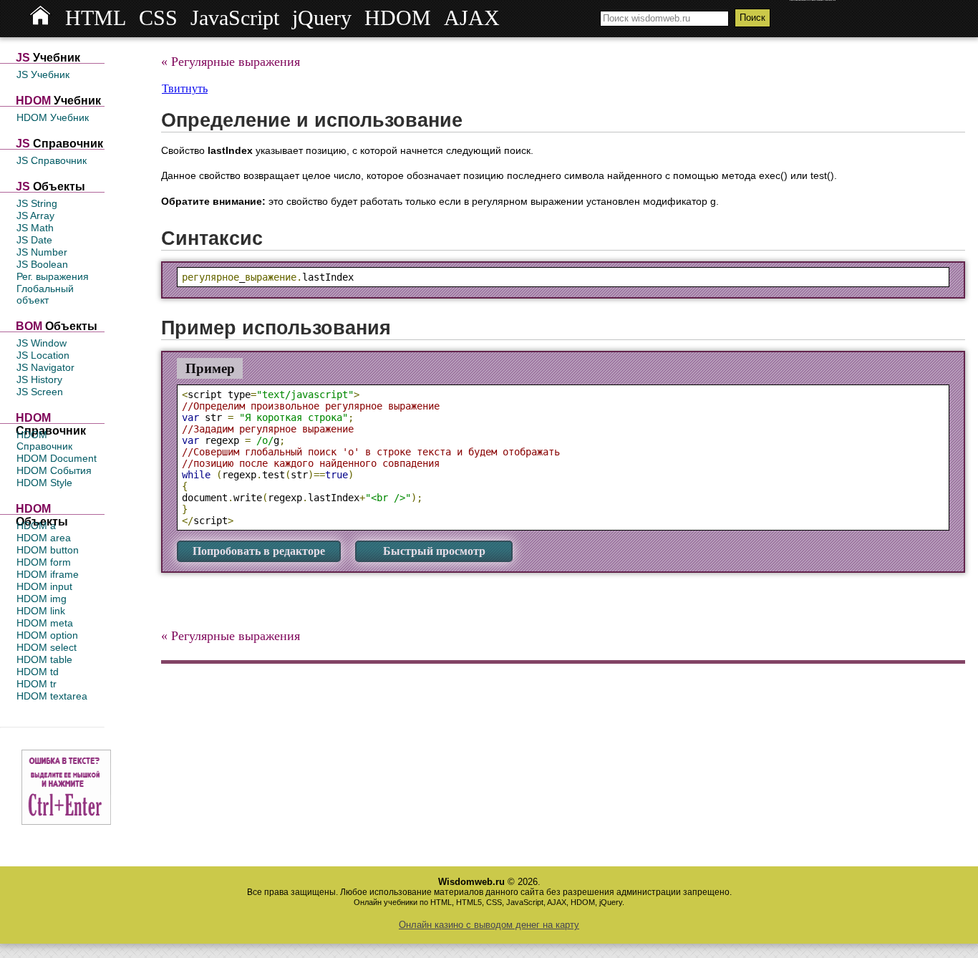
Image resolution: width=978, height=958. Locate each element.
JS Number (41, 252)
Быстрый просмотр (434, 551)
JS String (36, 203)
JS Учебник (42, 74)
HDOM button (47, 550)
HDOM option (47, 635)
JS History (39, 379)
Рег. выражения (52, 276)
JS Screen (39, 391)
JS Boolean (42, 264)
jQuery (322, 17)
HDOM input (44, 586)
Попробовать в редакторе (259, 551)
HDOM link (40, 610)
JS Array (35, 215)
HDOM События (54, 470)
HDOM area (43, 537)
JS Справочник (51, 160)
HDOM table (44, 659)
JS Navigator (45, 367)
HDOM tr (36, 684)
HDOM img (41, 598)
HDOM (397, 17)
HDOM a (36, 525)
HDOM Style (44, 482)
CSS (158, 17)
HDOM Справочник (44, 440)
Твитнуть (185, 88)
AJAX (472, 17)
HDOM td (37, 671)
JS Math (35, 227)
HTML (95, 17)
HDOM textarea (51, 696)
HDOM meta (44, 623)
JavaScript (234, 17)
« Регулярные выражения (230, 61)
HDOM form (43, 562)
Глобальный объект (45, 294)
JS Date (34, 240)
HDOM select (46, 647)
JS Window (41, 343)
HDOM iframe (47, 574)
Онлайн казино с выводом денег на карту (489, 924)
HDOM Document (56, 458)
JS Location (42, 355)
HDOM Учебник (52, 117)
